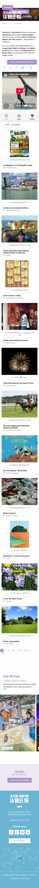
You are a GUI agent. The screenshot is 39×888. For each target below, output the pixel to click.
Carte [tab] (19, 119)
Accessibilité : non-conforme (19, 878)
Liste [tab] (6, 119)
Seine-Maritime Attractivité (6, 3)
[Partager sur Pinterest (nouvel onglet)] (16, 68)
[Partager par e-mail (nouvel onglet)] (23, 68)
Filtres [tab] (32, 119)
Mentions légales (21, 875)
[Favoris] (31, 17)
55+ (13, 650)
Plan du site (32, 875)
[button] (35, 17)
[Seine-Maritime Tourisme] (11, 17)
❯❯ (2, 654)
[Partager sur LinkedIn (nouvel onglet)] (10, 68)
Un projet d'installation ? (19, 3)
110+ (19, 650)
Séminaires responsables (31, 3)
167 (25, 650)
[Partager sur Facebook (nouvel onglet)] (4, 68)
